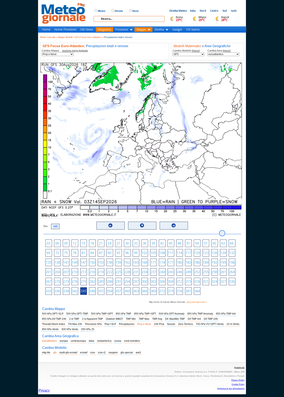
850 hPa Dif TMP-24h (54, 318)
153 (101, 262)
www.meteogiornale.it (196, 302)
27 (118, 243)
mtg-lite (46, 352)
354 (109, 291)
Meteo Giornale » (48, 37)
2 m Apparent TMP (92, 318)
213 (83, 272)
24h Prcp (159, 324)
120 (197, 253)
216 (92, 272)
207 (66, 272)
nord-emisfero (132, 340)
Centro (214, 10)
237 (153, 272)
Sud (224, 10)
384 (197, 291)
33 (136, 243)
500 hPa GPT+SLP (52, 313)
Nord (203, 10)
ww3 (138, 352)
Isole (234, 10)
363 (136, 291)
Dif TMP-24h (211, 318)
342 (75, 291)
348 (92, 291)
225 (118, 272)
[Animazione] (142, 225)
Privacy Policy (237, 380)
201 (48, 272)
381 (188, 291)
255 (206, 272)
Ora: (45, 226)
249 (188, 272)
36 (144, 243)
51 (188, 243)
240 (162, 272)
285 (101, 282)
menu (196, 50)
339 (66, 291)
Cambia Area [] (219, 50)
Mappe (141, 29)
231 (136, 272)
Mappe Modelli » (66, 37)
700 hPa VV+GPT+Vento (210, 324)
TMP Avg (157, 318)
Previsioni (121, 29)
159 (118, 262)
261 (223, 272)
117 (188, 253)
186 (197, 262)
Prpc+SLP (110, 324)
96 (127, 253)
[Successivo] (173, 225)
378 (179, 291)
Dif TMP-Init (194, 318)
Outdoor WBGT (114, 318)
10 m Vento (233, 324)
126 (214, 253)
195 (223, 262)
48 (179, 243)
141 (66, 262)
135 (48, 262)
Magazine (104, 29)
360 (127, 291)
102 (144, 253)
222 (109, 272)
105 (153, 253)
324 (214, 282)
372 (162, 291)
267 (48, 282)
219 (101, 272)
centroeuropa (78, 340)
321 (206, 282)
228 (127, 272)
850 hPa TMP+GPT (145, 313)
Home (46, 29)
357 (118, 291)
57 (205, 243)
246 (179, 272)
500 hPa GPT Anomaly (171, 313)
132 (232, 253)
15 (83, 243)
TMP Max (144, 318)
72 (57, 253)
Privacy (44, 390)
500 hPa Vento (70, 329)
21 (101, 243)
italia (91, 340)
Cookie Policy (238, 384)
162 (127, 262)
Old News (86, 29)
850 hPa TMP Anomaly (200, 313)
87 (101, 253)
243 (171, 272)
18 (92, 243)
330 (232, 282)
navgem (113, 352)
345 (83, 291)
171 (153, 262)
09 (66, 243)
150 (92, 262)
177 (171, 262)
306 (162, 282)
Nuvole (171, 324)
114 (179, 253)
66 (232, 243)
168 (144, 262)
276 (75, 282)
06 (57, 243)
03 (48, 243)
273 (66, 282)
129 (223, 253)
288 (109, 282)
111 (171, 253)
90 (109, 253)
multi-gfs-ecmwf (68, 352)
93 (118, 253)
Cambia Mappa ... (65, 50)
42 (162, 243)
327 (223, 282)
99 (136, 253)
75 (66, 253)
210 (75, 272)
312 (179, 282)
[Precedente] (110, 225)
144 (75, 262)
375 (171, 291)
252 (197, 272)
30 (127, 243)
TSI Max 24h (75, 324)
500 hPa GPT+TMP (77, 313)
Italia (193, 10)
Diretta (159, 29)
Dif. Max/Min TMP (175, 318)
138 (57, 262)
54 (197, 243)
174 (162, 262)
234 (144, 272)
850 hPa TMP (123, 313)
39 (153, 243)
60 (214, 243)
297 (136, 282)
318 (197, 282)
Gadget (177, 29)
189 (206, 262)
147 (83, 262)
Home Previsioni (65, 29)
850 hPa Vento (50, 329)
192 (214, 262)
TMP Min (131, 318)
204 (57, 272)
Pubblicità (239, 367)
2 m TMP (74, 318)
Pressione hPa (93, 324)
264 (232, 272)
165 (136, 262)
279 (83, 282)
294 (127, 282)
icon (92, 352)
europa (64, 340)
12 (75, 243)
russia (117, 340)
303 (153, 282)
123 (206, 253)
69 (48, 253)
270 (57, 282)
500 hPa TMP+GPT (102, 313)
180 (179, 262)
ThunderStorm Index (53, 324)
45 (171, 243)
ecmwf (83, 352)
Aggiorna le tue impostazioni (230, 388)
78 (75, 253)
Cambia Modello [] (186, 50)
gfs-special (127, 352)
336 (57, 291)
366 (144, 291)
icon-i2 (102, 352)
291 (118, 282)
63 (223, 243)
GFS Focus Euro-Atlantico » (89, 37)
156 (109, 262)
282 (92, 282)
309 (171, 282)
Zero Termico (185, 324)
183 (188, 262)
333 (48, 291)
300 (144, 282)
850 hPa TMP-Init (226, 313)
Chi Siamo (193, 29)
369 (153, 291)
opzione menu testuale (75, 50)
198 (232, 262)
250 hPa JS (87, 329)
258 (214, 272)
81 (83, 253)
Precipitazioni (126, 324)
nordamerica (104, 340)
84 (92, 253)
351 (101, 291)
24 (109, 243)
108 (162, 253)
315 (188, 282)
